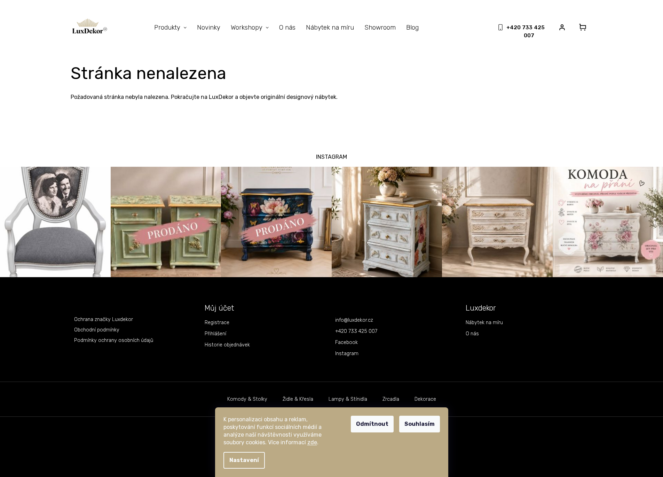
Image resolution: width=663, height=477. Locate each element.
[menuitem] (170, 27)
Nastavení (244, 460)
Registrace (217, 323)
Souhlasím (419, 424)
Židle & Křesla (298, 399)
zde (312, 442)
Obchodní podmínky (96, 330)
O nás (472, 334)
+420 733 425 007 (356, 331)
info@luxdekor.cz (354, 320)
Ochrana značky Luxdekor (103, 319)
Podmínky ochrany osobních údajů (113, 340)
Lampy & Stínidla (348, 399)
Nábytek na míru (484, 323)
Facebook (346, 342)
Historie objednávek (227, 345)
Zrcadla (390, 399)
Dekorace (425, 399)
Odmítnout (372, 424)
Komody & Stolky (247, 399)
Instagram (346, 354)
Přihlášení (215, 334)
